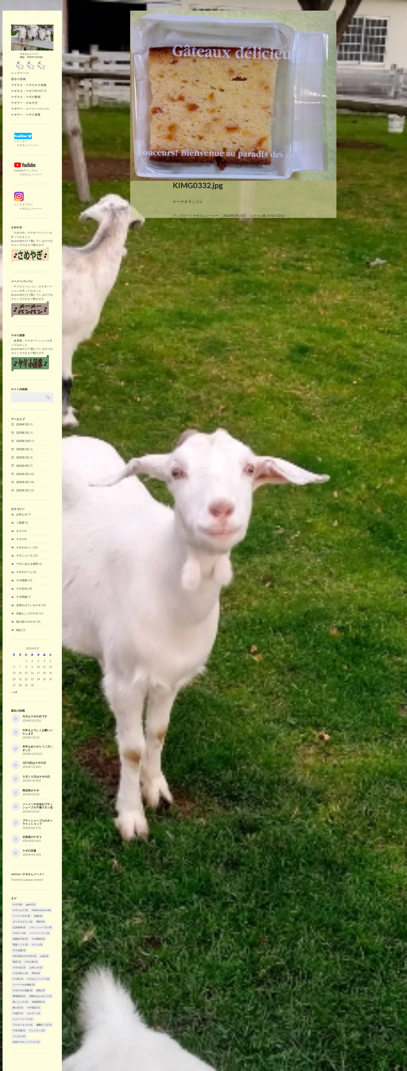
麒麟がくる (44, 1024)
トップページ (20, 73)
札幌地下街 (20, 938)
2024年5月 (22, 424)
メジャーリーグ (22, 1019)
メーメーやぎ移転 (24, 984)
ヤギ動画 (38, 938)
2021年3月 (22, 474)
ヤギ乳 (18, 978)
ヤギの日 (19, 967)
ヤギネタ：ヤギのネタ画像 (29, 85)
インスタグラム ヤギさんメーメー (26, 206)
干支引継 (19, 1030)
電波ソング (20, 944)
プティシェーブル (40, 927)
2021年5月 (22, 457)
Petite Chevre (41, 910)
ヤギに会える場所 (27, 563)
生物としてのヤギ (27, 613)
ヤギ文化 (21, 588)
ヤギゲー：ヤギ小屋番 (26, 114)
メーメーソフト (39, 933)
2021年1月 (22, 490)
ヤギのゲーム (24, 572)
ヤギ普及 (33, 1007)
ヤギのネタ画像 (22, 990)
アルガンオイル (22, 1024)
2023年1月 (22, 432)
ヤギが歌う (20, 973)
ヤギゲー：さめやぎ (24, 102)
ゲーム (37, 944)
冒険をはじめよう (40, 996)
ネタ (19, 531)
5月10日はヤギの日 (24, 956)
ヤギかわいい (24, 547)
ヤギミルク (20, 910)
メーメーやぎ (21, 915)
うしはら (19, 1036)
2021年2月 (22, 482)
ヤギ (19, 539)
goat (30, 904)
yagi (44, 956)
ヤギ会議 (19, 950)
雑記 (19, 630)
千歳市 (18, 1013)
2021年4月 (22, 465)
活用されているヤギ (28, 605)
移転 (40, 990)
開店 (40, 921)
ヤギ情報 (21, 580)
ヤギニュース (24, 555)
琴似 (36, 973)
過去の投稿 (18, 79)
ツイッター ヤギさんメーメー (25, 143)
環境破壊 (19, 996)
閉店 (17, 961)
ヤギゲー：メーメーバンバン (30, 108)
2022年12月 (23, 441)
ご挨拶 (20, 522)
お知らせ (21, 514)
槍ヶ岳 (18, 1007)
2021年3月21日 (234, 215)
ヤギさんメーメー (38, 978)
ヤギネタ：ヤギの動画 (26, 96)
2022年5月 (22, 449)
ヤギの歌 (31, 961)
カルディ (33, 1013)
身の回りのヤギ (25, 621)
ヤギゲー (19, 933)
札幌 (38, 915)
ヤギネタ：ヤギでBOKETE (29, 91)
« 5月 (14, 692)
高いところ (20, 1001)
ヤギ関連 (21, 597)
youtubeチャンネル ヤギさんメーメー (26, 172)
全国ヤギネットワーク (26, 1041)
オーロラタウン (22, 921)
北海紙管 (38, 1001)
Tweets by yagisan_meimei (27, 879)
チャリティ (37, 1030)
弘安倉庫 (19, 927)
